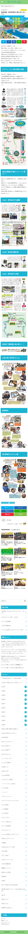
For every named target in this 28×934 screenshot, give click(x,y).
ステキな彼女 (5, 788)
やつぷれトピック (6, 830)
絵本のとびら (5, 903)
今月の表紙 (4, 851)
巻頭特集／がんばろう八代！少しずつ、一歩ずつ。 (13, 612)
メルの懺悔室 (5, 809)
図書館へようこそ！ (7, 868)
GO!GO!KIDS (5, 737)
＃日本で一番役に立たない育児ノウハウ (12, 682)
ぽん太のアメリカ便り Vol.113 (10, 617)
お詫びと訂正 (5, 771)
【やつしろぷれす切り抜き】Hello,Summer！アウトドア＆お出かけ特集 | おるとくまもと (14, 659)
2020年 (3, 699)
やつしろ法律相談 (6, 621)
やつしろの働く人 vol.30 (7, 664)
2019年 (3, 695)
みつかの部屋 (5, 804)
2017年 (3, 686)
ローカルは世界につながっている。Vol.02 (12, 629)
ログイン (3, 918)
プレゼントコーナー (7, 796)
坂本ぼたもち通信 (6, 872)
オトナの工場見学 (6, 762)
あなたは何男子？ (6, 750)
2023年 (3, 712)
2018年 (3, 691)
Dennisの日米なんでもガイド (9, 733)
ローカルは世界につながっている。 (11, 834)
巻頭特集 (12, 502)
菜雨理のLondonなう (7, 907)
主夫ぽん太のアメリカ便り (8, 847)
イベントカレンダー (7, 758)
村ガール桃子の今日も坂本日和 (10, 884)
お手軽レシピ (5, 766)
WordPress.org (5, 924)
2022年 (3, 707)
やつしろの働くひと (7, 821)
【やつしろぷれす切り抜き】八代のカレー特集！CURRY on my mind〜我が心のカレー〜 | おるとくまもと (13, 644)
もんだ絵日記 (5, 813)
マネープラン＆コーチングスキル (10, 800)
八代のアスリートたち (7, 859)
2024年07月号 (5, 502)
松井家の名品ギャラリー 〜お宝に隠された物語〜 (13, 890)
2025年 (3, 720)
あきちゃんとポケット (7, 741)
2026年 (3, 724)
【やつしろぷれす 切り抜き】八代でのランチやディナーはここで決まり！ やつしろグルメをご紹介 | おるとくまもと (14, 651)
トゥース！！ (5, 792)
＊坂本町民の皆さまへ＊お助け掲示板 (11, 678)
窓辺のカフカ (5, 899)
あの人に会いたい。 (7, 754)
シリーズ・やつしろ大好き (8, 783)
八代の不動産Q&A (6, 625)
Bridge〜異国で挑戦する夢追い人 (10, 729)
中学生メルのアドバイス (8, 838)
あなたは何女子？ (6, 745)
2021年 (3, 703)
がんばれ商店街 (6, 775)
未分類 (3, 880)
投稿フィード (4, 920)
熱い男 (3, 895)
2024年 (3, 716)
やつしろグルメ (5, 649)
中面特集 (4, 842)
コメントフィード (5, 922)
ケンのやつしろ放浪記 (7, 779)
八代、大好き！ (6, 855)
